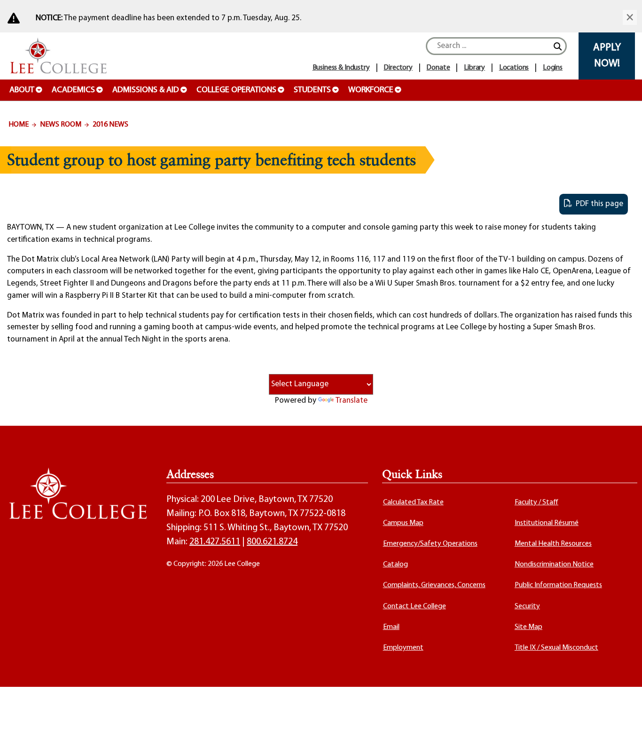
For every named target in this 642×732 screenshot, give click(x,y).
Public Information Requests (558, 585)
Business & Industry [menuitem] (341, 68)
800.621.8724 (272, 542)
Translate (352, 401)
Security (527, 606)
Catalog (395, 564)
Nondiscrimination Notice (554, 564)
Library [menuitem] (474, 68)
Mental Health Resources (553, 544)
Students (312, 90)
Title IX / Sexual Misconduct (556, 648)
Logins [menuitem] (553, 68)
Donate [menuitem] (438, 68)
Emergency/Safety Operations (430, 544)
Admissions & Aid (145, 90)
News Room (60, 124)
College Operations (236, 90)
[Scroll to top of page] (623, 713)
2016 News (110, 124)
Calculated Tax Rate (413, 502)
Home (18, 124)
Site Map (528, 627)
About (21, 90)
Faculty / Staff (536, 502)
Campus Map (403, 523)
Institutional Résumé (547, 523)
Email (391, 627)
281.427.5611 (214, 542)
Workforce (370, 90)
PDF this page (597, 204)
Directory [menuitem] (398, 68)
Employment (403, 648)
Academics (73, 90)
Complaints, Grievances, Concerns (434, 585)
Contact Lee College (414, 606)
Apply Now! (607, 55)
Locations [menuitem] (514, 68)
